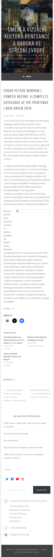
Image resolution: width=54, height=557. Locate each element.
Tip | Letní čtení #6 (11, 440)
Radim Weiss (9, 116)
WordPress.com (31, 552)
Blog (14, 380)
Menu (28, 76)
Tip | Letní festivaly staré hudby (16, 433)
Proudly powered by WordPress (22, 549)
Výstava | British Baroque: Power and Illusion (12, 356)
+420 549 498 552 (18, 527)
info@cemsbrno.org (19, 534)
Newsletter (42, 489)
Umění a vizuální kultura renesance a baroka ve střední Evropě (27, 39)
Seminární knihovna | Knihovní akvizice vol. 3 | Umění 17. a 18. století (14, 340)
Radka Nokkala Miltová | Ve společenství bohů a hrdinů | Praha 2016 (40, 393)
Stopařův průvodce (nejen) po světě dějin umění (23, 447)
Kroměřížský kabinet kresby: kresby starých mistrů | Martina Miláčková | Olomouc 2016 (15, 395)
